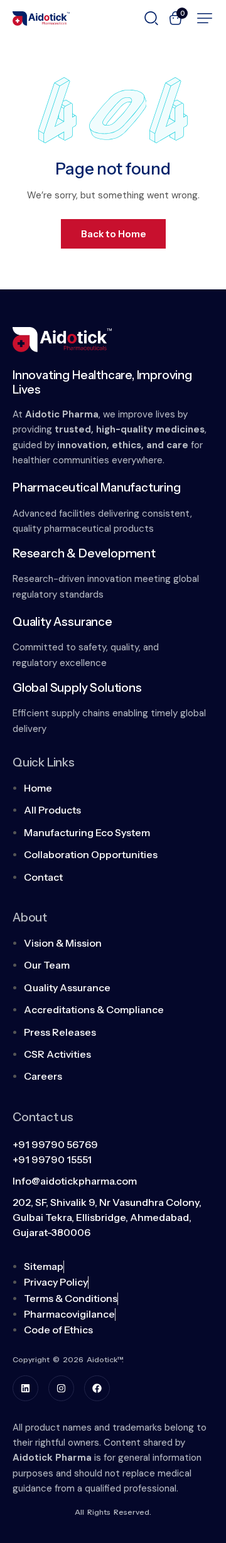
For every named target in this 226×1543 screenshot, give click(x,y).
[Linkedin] (25, 1388)
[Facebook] (97, 1388)
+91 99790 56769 (55, 1144)
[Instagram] (61, 1388)
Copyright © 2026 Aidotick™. (68, 1359)
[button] (204, 18)
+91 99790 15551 (52, 1159)
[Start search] (151, 16)
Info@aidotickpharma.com (75, 1181)
